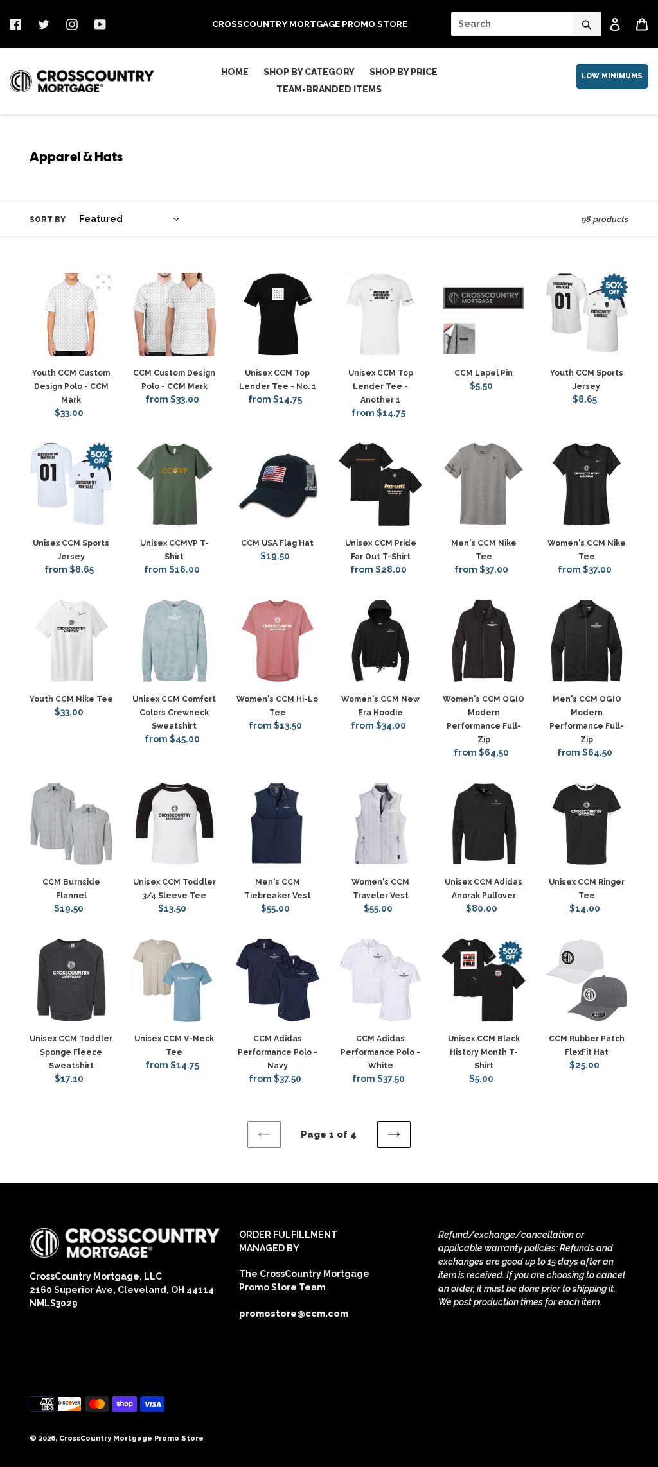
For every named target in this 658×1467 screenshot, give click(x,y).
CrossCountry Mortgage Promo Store (131, 1438)
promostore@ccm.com (293, 1313)
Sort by (48, 219)
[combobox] (526, 24)
